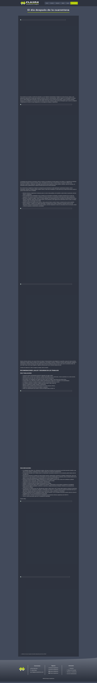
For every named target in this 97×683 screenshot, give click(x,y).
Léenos (68, 3)
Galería (63, 3)
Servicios (52, 3)
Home (47, 3)
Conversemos (74, 3)
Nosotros (57, 3)
